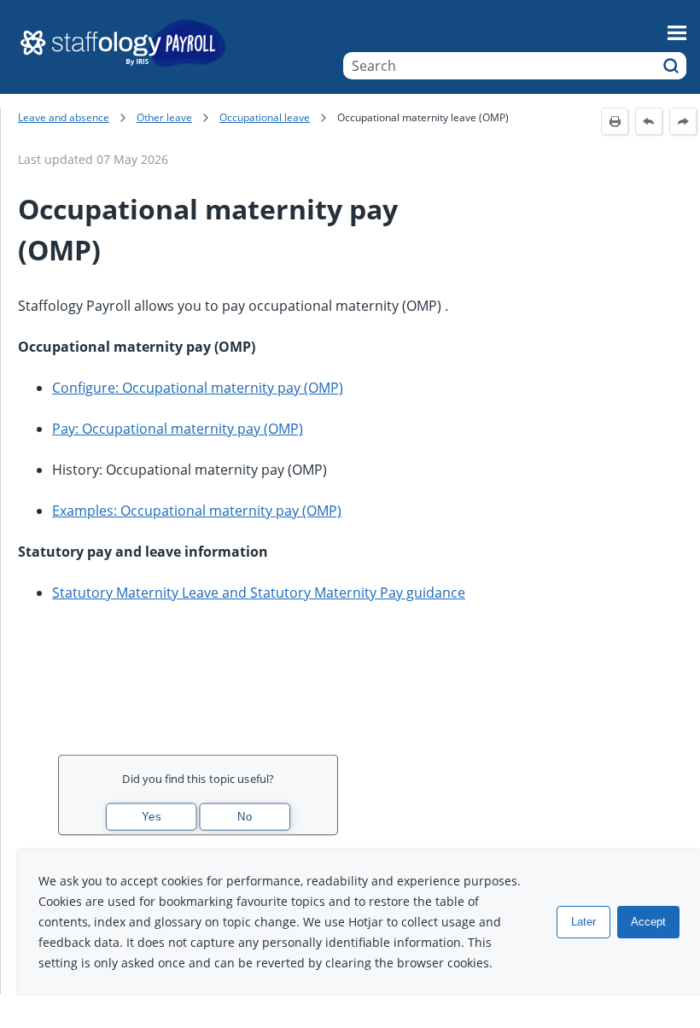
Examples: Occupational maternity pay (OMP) (196, 510)
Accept (648, 921)
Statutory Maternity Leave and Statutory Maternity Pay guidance (258, 592)
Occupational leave (264, 117)
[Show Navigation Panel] (676, 32)
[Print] (614, 121)
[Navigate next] (683, 121)
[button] (671, 65)
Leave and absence (63, 117)
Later (583, 921)
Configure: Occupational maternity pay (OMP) (197, 387)
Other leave (164, 117)
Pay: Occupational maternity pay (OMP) (177, 428)
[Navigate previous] (648, 121)
